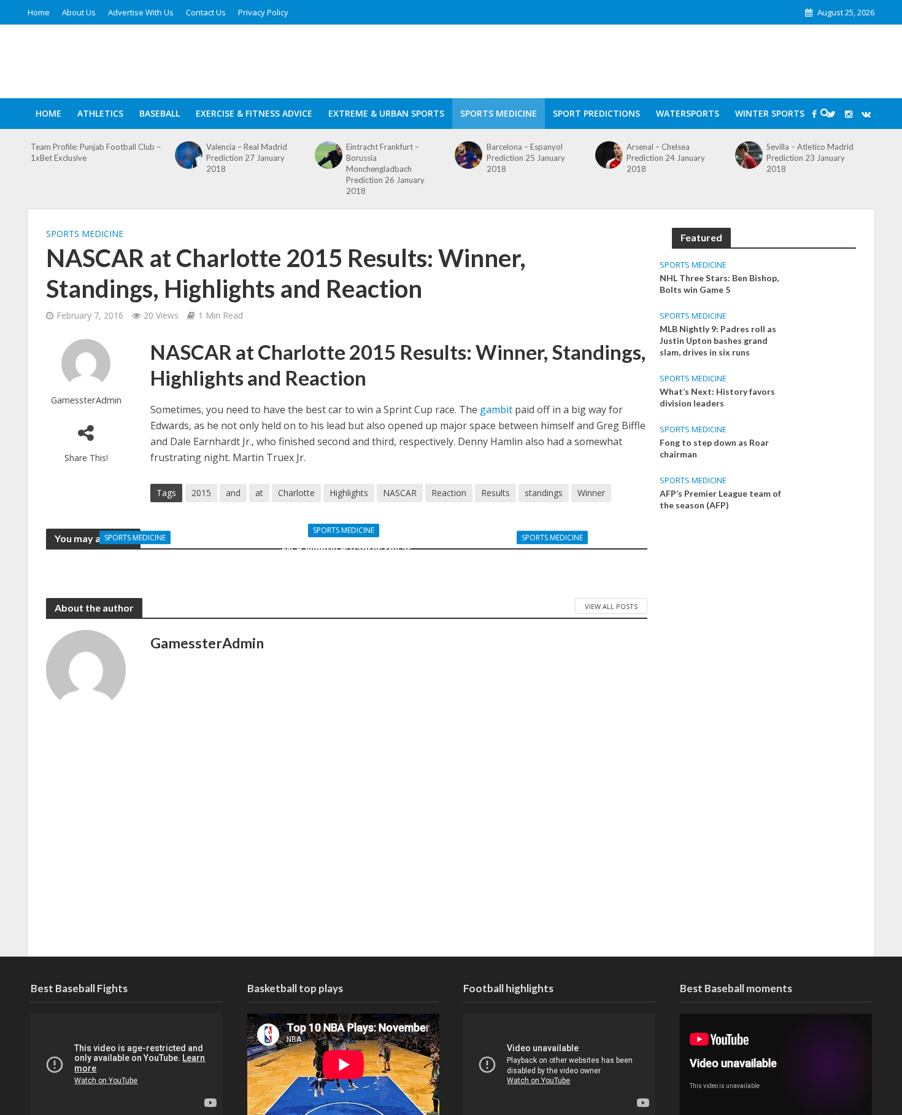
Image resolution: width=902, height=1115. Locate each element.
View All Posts (611, 606)
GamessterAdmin (86, 400)
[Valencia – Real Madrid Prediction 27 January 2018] (188, 155)
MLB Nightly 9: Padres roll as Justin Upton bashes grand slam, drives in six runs (346, 563)
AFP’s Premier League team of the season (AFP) (720, 499)
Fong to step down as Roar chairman (714, 448)
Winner (591, 493)
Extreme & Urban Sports (386, 113)
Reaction (448, 493)
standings (544, 493)
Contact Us (206, 12)
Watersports (687, 113)
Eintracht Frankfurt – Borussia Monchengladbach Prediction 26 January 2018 (385, 169)
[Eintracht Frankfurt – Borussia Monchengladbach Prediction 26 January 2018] (329, 155)
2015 (201, 493)
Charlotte (296, 493)
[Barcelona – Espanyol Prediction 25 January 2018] (469, 155)
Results (495, 493)
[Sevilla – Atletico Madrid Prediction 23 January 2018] (749, 155)
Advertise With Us (141, 12)
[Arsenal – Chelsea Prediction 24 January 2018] (608, 155)
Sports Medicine (498, 113)
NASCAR (400, 493)
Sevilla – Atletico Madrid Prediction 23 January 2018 (810, 158)
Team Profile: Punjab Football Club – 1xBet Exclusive (96, 152)
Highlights (349, 493)
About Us (79, 12)
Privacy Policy (263, 12)
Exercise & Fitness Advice (254, 113)
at (259, 493)
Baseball (159, 113)
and (233, 493)
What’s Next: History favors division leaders (555, 563)
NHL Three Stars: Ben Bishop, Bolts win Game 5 (138, 563)
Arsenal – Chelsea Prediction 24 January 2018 (665, 158)
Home (39, 12)
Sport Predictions (596, 113)
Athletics (100, 113)
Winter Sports (769, 113)
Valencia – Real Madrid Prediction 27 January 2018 (246, 158)
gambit (497, 409)
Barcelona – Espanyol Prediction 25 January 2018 (526, 158)
